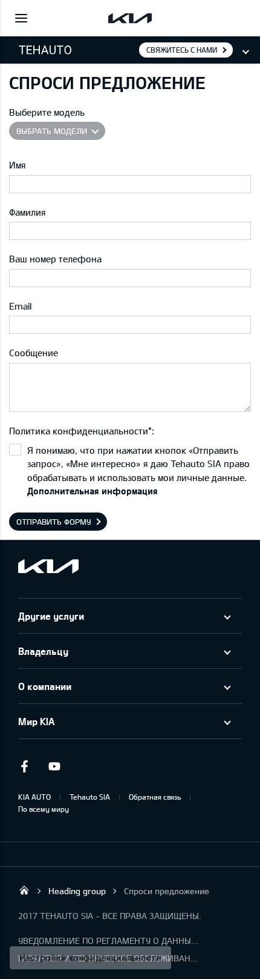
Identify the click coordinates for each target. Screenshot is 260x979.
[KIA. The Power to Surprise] (48, 566)
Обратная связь (155, 796)
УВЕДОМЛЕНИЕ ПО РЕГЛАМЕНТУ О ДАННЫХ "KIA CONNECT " (109, 940)
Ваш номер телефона (55, 258)
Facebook (24, 766)
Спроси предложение (166, 891)
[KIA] (130, 18)
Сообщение (33, 352)
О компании (44, 686)
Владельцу (43, 651)
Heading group (77, 891)
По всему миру (43, 809)
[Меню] (21, 18)
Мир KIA (36, 721)
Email (20, 305)
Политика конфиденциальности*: (81, 430)
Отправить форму (53, 521)
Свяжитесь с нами (181, 49)
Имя (17, 164)
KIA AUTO (34, 796)
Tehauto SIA (90, 796)
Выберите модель (47, 112)
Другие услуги (51, 616)
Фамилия (27, 212)
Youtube (54, 766)
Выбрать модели (51, 131)
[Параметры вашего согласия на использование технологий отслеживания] (90, 957)
